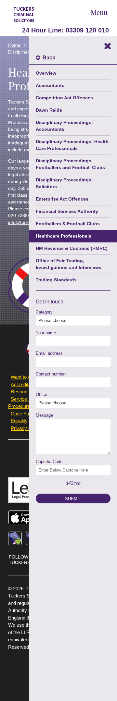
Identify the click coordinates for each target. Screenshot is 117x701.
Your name (46, 332)
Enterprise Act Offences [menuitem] (62, 199)
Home (14, 45)
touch (57, 301)
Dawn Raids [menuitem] (49, 110)
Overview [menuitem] (46, 73)
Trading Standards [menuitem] (56, 279)
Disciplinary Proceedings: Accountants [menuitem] (64, 126)
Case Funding (25, 413)
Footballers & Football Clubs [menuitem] (68, 223)
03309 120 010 (87, 30)
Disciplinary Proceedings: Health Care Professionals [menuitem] (72, 145)
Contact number (51, 374)
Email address (49, 353)
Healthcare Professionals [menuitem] (63, 236)
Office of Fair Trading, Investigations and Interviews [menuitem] (68, 264)
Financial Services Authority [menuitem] (67, 211)
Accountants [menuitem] (50, 85)
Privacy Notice (26, 428)
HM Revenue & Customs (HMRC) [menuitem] (72, 248)
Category (44, 312)
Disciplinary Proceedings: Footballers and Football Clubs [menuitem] (70, 164)
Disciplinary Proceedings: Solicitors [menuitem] (64, 183)
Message (44, 415)
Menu (99, 13)
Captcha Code (49, 461)
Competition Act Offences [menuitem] (64, 97)
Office (41, 394)
